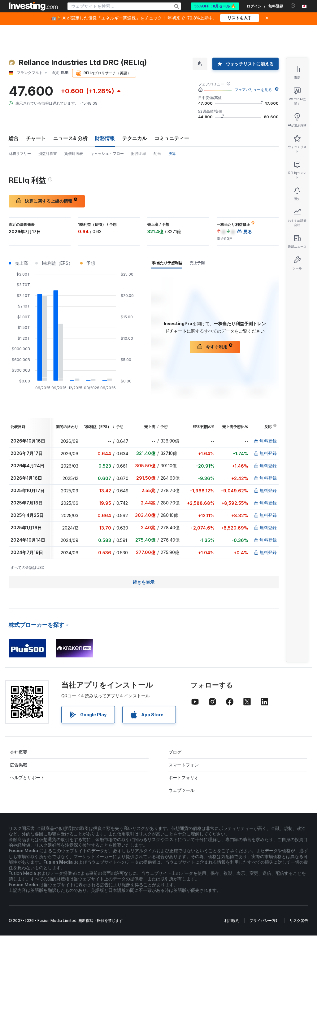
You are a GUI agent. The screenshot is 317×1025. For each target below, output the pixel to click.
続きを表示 (143, 582)
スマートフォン (183, 764)
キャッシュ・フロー (107, 153)
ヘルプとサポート (27, 777)
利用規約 (231, 920)
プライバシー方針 (264, 920)
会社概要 (18, 752)
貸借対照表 (73, 153)
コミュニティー (171, 138)
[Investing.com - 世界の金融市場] (33, 6)
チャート (36, 138)
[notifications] (293, 6)
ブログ (174, 752)
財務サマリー (20, 153)
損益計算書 (47, 153)
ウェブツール (181, 790)
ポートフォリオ (183, 777)
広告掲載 (18, 764)
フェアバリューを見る (253, 89)
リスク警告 (298, 920)
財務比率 (138, 153)
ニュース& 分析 (70, 138)
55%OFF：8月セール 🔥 (215, 6)
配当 (157, 153)
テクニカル (134, 138)
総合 (14, 138)
